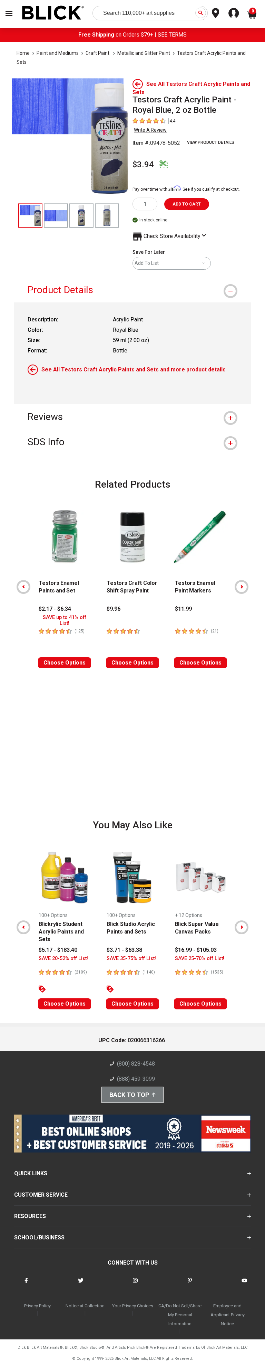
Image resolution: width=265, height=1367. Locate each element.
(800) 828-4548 (136, 1063)
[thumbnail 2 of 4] (56, 215)
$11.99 (183, 609)
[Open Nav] (9, 13)
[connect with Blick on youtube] (244, 1284)
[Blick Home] (53, 13)
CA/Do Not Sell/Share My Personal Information (180, 1314)
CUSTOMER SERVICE (41, 1194)
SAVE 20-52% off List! (63, 958)
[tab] (132, 289)
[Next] (241, 587)
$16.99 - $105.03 (196, 950)
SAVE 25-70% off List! (199, 958)
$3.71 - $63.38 (124, 950)
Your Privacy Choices (132, 1305)
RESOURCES (30, 1216)
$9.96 (113, 609)
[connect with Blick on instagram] (135, 1284)
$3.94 (143, 164)
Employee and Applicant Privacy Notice (227, 1314)
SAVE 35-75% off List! (131, 958)
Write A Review (150, 130)
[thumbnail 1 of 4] (30, 215)
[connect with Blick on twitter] (81, 1284)
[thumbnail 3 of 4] (81, 215)
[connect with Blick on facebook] (26, 1284)
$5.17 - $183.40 (58, 950)
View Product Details (210, 142)
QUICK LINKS (30, 1173)
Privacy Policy (37, 1305)
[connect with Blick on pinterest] (190, 1284)
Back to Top (129, 1094)
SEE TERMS (172, 34)
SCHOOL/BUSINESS (39, 1237)
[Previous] (23, 587)
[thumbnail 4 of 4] (107, 215)
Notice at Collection (85, 1305)
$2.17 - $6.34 (55, 609)
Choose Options (64, 662)
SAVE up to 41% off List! (64, 620)
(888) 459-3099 (136, 1079)
